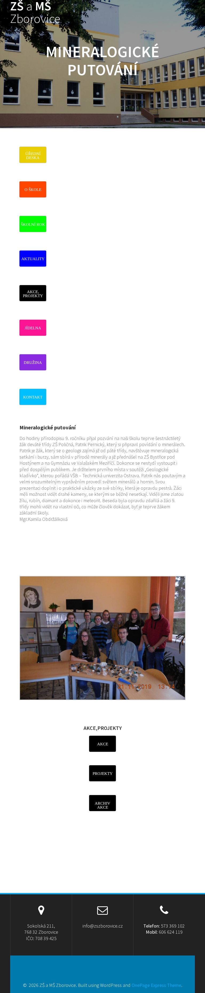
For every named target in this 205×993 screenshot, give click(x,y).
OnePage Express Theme (156, 985)
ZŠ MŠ (35, 12)
